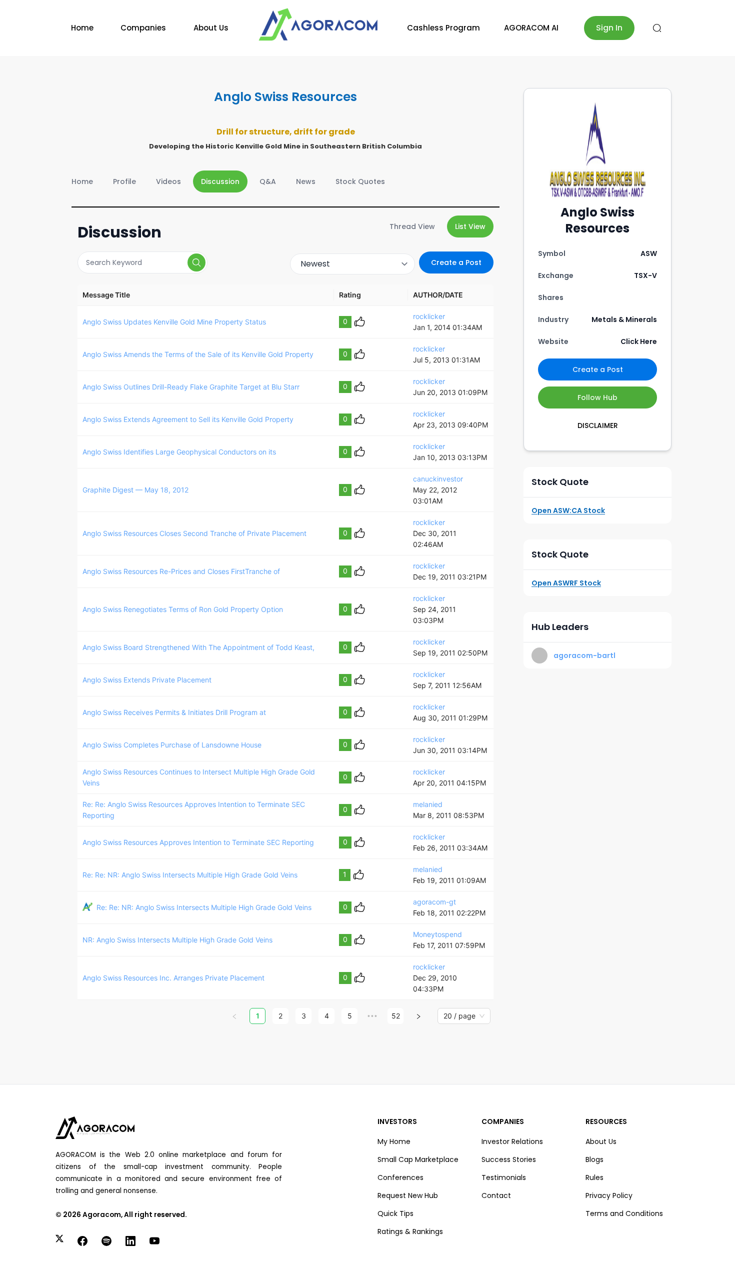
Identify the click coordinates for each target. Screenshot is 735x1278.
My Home (394, 1141)
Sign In (609, 28)
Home (82, 27)
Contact (496, 1195)
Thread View (412, 227)
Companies (143, 27)
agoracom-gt (434, 902)
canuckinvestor (438, 478)
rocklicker (429, 316)
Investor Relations (512, 1141)
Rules (595, 1177)
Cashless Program (443, 27)
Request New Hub (408, 1195)
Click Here (638, 341)
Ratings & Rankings (410, 1231)
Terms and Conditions (624, 1213)
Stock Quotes (360, 181)
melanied (427, 804)
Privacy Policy (609, 1195)
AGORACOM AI (531, 27)
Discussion (220, 181)
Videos (168, 181)
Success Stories (509, 1159)
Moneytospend (437, 934)
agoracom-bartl (585, 655)
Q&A (268, 181)
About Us (211, 27)
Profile (124, 181)
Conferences (401, 1177)
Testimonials (504, 1177)
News (306, 181)
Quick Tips (396, 1213)
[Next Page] (418, 1016)
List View (470, 227)
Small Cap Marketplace (418, 1159)
